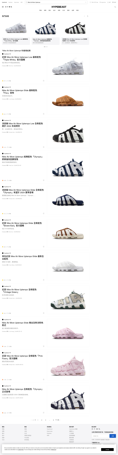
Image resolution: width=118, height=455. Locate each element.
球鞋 (45, 10)
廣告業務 (71, 437)
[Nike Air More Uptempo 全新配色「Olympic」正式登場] (68, 399)
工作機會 (71, 433)
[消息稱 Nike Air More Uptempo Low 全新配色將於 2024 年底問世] (75, 28)
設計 (54, 10)
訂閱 (113, 436)
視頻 (68, 10)
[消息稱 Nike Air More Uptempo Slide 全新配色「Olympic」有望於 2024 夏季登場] (68, 200)
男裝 (25, 429)
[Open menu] (3, 7)
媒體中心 (71, 431)
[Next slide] (87, 16)
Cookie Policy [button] (21, 449)
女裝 (25, 431)
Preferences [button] (53, 449)
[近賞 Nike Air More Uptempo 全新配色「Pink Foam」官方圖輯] (68, 366)
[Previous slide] (84, 16)
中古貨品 (26, 437)
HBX (48, 435)
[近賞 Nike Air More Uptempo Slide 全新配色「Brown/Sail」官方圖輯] (68, 233)
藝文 (50, 10)
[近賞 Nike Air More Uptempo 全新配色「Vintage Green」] (68, 300)
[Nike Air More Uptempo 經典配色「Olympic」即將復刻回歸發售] (46, 28)
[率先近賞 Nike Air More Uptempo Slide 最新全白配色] (68, 266)
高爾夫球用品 (27, 435)
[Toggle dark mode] (115, 6)
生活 (64, 10)
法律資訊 (71, 439)
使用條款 (102, 439)
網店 (77, 10)
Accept (107, 449)
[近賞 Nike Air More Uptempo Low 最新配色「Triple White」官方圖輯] (16, 28)
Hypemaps (49, 431)
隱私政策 (107, 439)
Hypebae (49, 433)
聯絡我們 (71, 442)
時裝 (40, 10)
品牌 (73, 10)
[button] (28, 81)
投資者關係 (72, 435)
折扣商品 (26, 439)
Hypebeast (49, 429)
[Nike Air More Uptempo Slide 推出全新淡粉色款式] (68, 333)
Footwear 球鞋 (5, 65)
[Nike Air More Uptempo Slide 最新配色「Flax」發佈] (68, 100)
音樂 (59, 10)
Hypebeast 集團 (73, 429)
